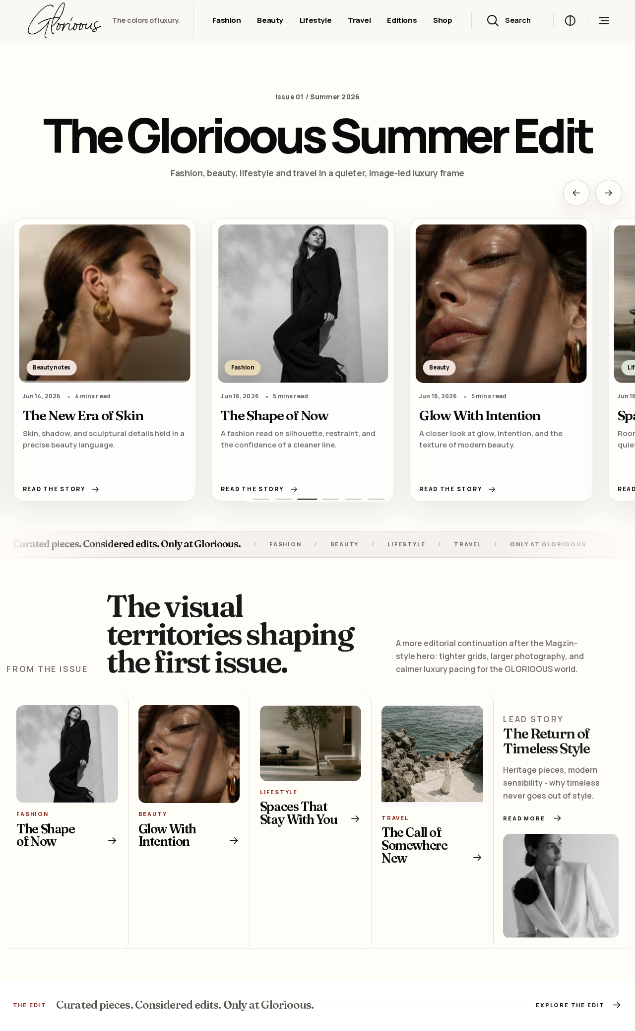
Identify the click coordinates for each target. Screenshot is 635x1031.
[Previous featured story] (576, 193)
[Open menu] (603, 20)
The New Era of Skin (83, 415)
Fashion (226, 20)
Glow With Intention (479, 415)
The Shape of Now (274, 415)
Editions (402, 20)
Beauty (270, 20)
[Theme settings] (570, 20)
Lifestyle (316, 20)
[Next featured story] (608, 193)
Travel (359, 20)
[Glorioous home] (65, 20)
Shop (442, 20)
